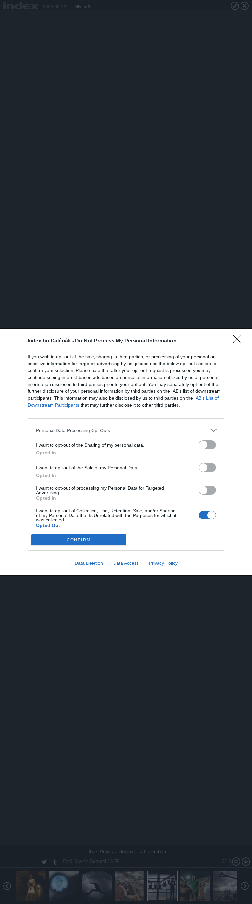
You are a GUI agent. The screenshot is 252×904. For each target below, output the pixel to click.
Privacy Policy (163, 563)
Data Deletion (89, 563)
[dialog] (126, 452)
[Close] (239, 341)
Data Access (126, 563)
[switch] (207, 444)
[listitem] (126, 430)
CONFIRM (79, 540)
